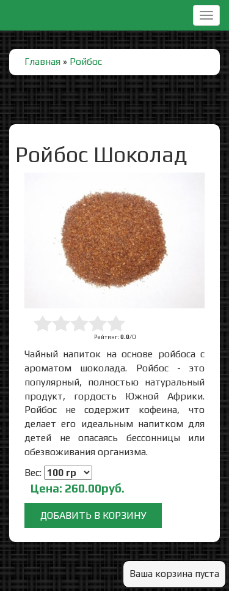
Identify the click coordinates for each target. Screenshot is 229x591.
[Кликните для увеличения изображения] (114, 240)
